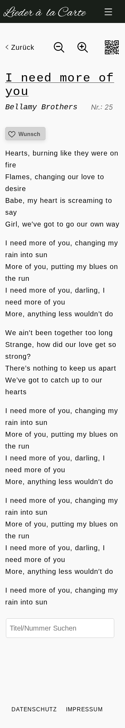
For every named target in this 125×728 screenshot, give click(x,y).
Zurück (22, 47)
